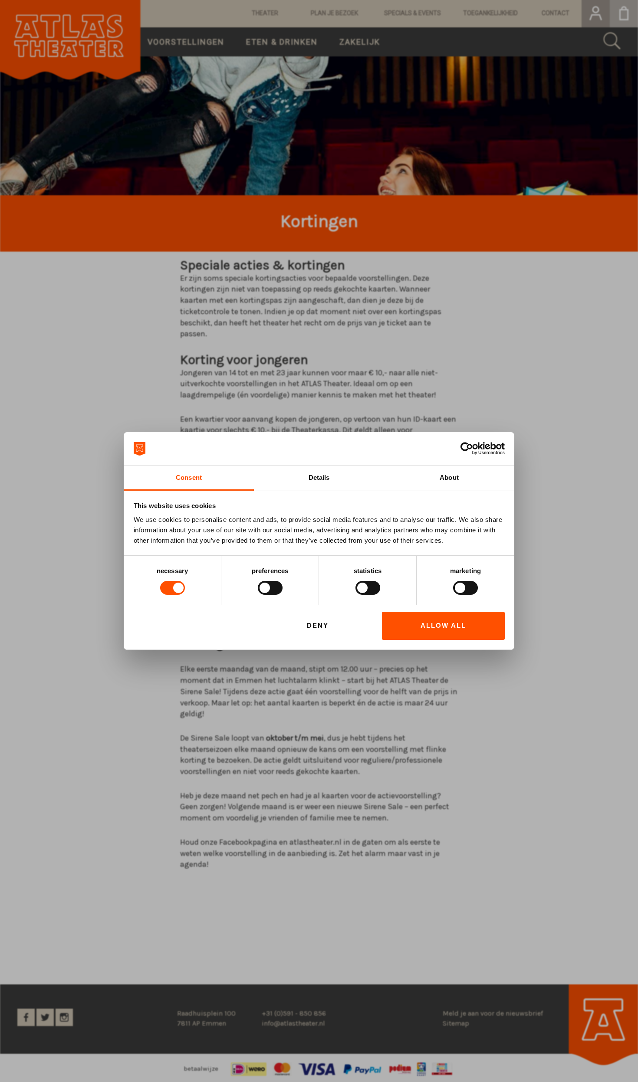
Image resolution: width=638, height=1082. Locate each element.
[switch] (270, 588)
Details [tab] (319, 477)
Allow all (443, 625)
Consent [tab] (189, 477)
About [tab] (449, 477)
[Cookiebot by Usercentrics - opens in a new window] (467, 448)
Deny (318, 625)
